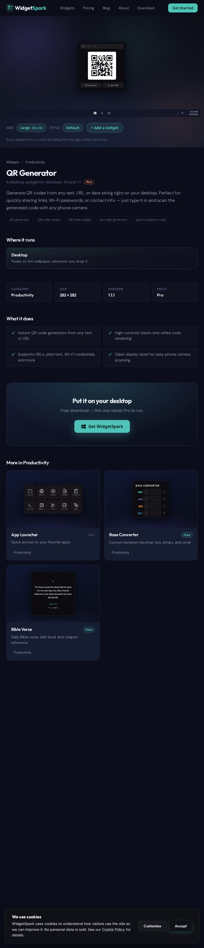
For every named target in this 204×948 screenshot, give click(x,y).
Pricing (88, 8)
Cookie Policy (113, 929)
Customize (152, 926)
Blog (106, 8)
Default (72, 127)
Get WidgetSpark (105, 426)
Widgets (67, 8)
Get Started (182, 8)
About (123, 8)
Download (146, 8)
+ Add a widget (104, 127)
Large (31, 127)
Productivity (35, 162)
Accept (181, 926)
